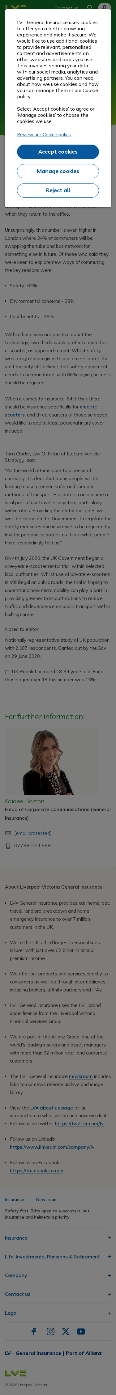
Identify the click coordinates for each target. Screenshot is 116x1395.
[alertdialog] (58, 108)
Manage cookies (58, 171)
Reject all (58, 190)
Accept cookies (58, 151)
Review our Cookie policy (44, 134)
